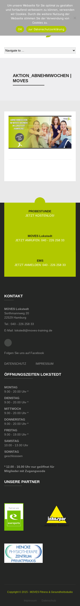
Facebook (8, 342)
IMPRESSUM (45, 363)
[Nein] (75, 18)
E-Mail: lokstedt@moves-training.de (28, 330)
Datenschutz (49, 600)
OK (20, 29)
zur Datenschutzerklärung (46, 29)
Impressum (30, 600)
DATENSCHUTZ (15, 363)
